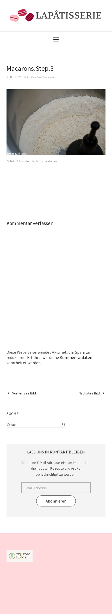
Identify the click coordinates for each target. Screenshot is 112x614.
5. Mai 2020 (14, 77)
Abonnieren (56, 501)
